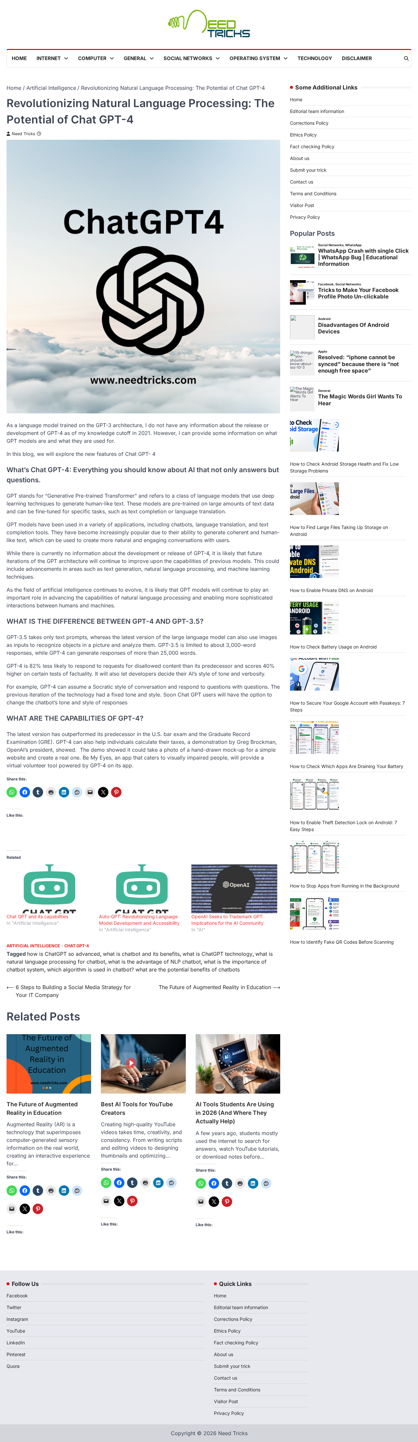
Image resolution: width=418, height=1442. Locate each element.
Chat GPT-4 (76, 945)
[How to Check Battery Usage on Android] (314, 618)
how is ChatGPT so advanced (63, 954)
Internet (49, 58)
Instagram (17, 1319)
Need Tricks (23, 133)
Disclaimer (357, 58)
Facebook (17, 1295)
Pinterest (16, 1354)
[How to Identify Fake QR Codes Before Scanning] (314, 913)
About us (299, 158)
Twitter (14, 1307)
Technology (314, 58)
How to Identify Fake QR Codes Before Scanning (342, 941)
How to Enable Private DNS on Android (331, 590)
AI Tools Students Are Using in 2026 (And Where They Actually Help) (235, 1113)
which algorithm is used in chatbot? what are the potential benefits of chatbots (143, 969)
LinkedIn (16, 1342)
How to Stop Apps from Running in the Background (344, 885)
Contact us (301, 181)
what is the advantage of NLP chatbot (154, 961)
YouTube (16, 1331)
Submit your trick (308, 169)
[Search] (406, 58)
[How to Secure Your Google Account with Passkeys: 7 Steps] (314, 674)
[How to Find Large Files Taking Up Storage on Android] (314, 498)
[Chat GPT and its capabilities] (49, 888)
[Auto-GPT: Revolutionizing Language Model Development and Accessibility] (142, 888)
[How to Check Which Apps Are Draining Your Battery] (314, 737)
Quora (13, 1366)
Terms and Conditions (313, 193)
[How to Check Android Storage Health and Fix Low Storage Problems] (314, 435)
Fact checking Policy (312, 146)
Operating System (255, 58)
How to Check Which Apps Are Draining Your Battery (346, 766)
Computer (92, 58)
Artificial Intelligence (33, 945)
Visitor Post (302, 205)
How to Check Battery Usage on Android (333, 646)
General (135, 58)
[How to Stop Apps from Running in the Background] (314, 857)
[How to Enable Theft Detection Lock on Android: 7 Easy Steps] (314, 793)
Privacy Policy (305, 216)
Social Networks (188, 58)
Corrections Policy (309, 122)
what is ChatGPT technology (217, 954)
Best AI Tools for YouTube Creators (137, 1108)
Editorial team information (317, 111)
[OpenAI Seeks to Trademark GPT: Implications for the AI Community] (234, 888)
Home (19, 58)
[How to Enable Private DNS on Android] (314, 561)
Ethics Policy (303, 134)
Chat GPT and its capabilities (37, 916)
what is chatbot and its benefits (141, 954)
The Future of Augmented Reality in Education (42, 1108)
